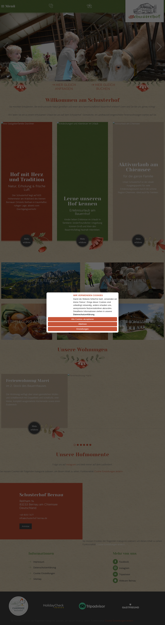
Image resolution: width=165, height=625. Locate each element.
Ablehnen (82, 324)
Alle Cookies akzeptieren (82, 319)
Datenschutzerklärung (83, 314)
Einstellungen (82, 329)
